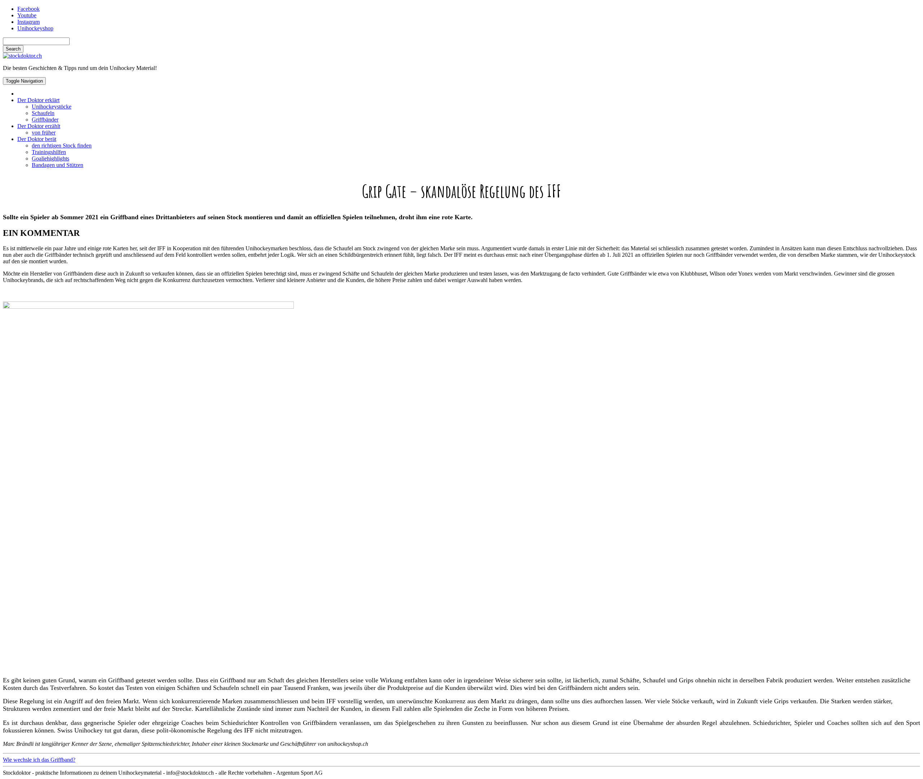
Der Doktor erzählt (38, 126)
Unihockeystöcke (51, 107)
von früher (44, 132)
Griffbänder (45, 119)
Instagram (28, 22)
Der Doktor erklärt (38, 100)
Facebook (28, 9)
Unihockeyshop (35, 28)
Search (13, 49)
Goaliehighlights (50, 158)
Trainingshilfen (49, 152)
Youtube (26, 15)
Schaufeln (43, 113)
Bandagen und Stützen (57, 165)
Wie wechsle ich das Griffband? (39, 760)
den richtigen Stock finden (62, 145)
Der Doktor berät (36, 139)
